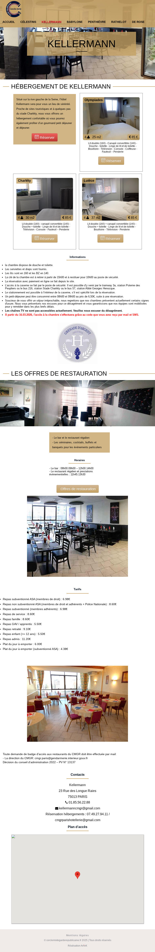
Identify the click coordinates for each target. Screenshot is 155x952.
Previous (6, 407)
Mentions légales (77, 935)
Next (149, 407)
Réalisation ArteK (77, 945)
